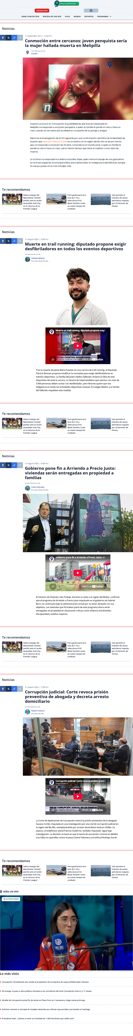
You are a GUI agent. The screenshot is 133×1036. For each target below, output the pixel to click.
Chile (67, 16)
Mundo (77, 16)
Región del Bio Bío (52, 16)
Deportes (89, 16)
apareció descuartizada (55, 141)
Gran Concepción (30, 16)
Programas (102, 16)
